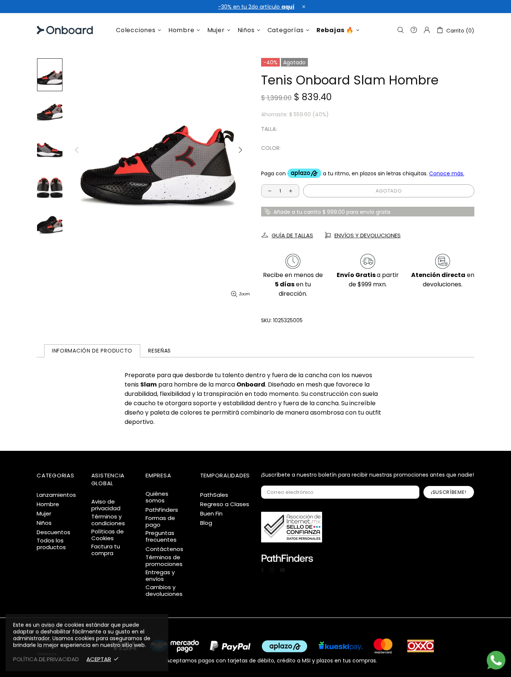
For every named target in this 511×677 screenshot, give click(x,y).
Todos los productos (51, 544)
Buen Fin (211, 513)
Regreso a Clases (224, 504)
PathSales (214, 495)
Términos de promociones (164, 560)
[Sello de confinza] (291, 527)
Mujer (44, 513)
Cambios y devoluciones (164, 590)
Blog (206, 523)
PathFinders (162, 510)
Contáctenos (164, 549)
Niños (44, 523)
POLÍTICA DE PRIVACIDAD (46, 659)
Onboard (56, 30)
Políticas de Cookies (107, 535)
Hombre (48, 504)
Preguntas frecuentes (161, 536)
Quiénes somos (157, 497)
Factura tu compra (105, 550)
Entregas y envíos (160, 575)
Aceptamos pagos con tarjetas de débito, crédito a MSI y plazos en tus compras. (271, 660)
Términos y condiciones (108, 520)
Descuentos (53, 532)
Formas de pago (160, 521)
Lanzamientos (56, 495)
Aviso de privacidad (105, 505)
